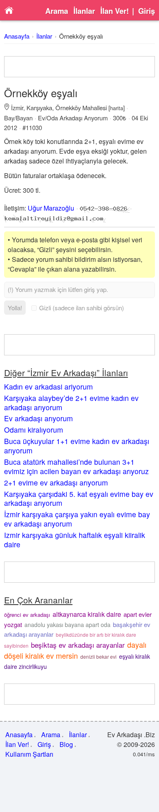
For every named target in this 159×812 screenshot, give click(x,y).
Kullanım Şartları (29, 754)
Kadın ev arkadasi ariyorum (48, 386)
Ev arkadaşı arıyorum (38, 418)
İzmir (17, 107)
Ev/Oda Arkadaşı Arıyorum (73, 117)
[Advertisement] (79, 67)
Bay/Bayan (18, 117)
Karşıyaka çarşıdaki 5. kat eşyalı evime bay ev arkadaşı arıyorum (78, 498)
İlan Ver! (114, 11)
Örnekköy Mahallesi (81, 107)
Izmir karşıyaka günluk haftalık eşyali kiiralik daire (74, 539)
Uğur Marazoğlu (51, 208)
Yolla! (15, 307)
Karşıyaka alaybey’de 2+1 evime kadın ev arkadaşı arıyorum (71, 402)
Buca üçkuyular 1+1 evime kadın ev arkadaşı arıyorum (76, 445)
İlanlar (84, 11)
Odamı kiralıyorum (33, 430)
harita (116, 108)
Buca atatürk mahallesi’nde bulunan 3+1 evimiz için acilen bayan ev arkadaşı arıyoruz (76, 466)
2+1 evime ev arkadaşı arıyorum (56, 482)
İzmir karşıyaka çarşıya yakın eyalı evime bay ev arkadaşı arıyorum (77, 519)
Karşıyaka (39, 107)
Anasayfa (16, 36)
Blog (66, 744)
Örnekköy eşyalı (81, 36)
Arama (56, 11)
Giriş (146, 11)
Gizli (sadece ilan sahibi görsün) (81, 307)
